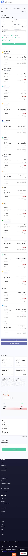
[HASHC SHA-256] (3, 221)
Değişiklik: (3, 11)
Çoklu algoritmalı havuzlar (8, 37)
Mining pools (4, 470)
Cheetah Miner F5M (20, 370)
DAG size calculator (5, 488)
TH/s (12, 21)
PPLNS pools (12, 40)
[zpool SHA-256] (3, 70)
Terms (2, 532)
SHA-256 (5, 56)
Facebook (5, 546)
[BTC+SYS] (3, 172)
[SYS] (3, 306)
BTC (5, 203)
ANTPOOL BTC (7, 155)
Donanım (2, 8)
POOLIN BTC (7, 120)
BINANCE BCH (7, 271)
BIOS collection (4, 491)
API (1, 514)
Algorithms (3, 465)
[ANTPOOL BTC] (3, 156)
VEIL (5, 322)
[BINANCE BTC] (3, 104)
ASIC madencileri (9, 8)
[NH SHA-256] (3, 52)
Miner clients (3, 468)
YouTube (12, 546)
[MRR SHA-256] (3, 87)
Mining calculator (4, 478)
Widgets (3, 511)
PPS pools (6, 40)
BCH (5, 254)
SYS (5, 305)
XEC (5, 288)
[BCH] (3, 255)
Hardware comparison (5, 504)
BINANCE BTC (7, 103)
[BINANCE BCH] (3, 272)
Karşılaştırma (4, 442)
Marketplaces (18, 37)
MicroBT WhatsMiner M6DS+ (20, 360)
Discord (16, 546)
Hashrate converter (5, 481)
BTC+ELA (6, 188)
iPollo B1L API (24, 436)
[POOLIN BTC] (3, 121)
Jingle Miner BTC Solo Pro (6, 360)
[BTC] (3, 204)
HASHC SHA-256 (7, 220)
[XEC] (3, 289)
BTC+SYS (6, 172)
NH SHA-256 (7, 51)
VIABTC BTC (7, 137)
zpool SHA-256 (7, 69)
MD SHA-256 (7, 237)
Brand (2, 529)
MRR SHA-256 (7, 86)
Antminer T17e (5, 370)
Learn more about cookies (9, 551)
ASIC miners (3, 499)
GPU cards (3, 501)
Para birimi (4, 24)
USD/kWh (24, 26)
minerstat (7, 1)
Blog (2, 524)
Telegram (9, 546)
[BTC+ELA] (3, 188)
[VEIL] (3, 322)
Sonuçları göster (17, 29)
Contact (2, 521)
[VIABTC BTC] (3, 138)
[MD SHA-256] (3, 238)
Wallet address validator (6, 483)
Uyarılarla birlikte (7, 35)
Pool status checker (5, 486)
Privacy (2, 534)
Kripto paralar (15, 35)
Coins (2, 463)
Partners (3, 527)
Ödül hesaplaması (5, 29)
